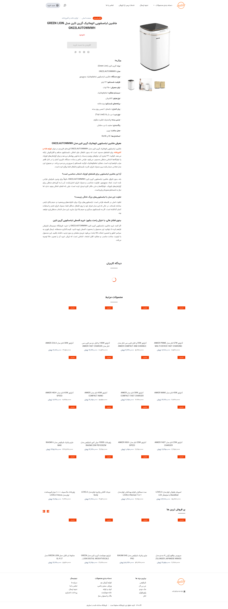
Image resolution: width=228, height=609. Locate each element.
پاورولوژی (142, 592)
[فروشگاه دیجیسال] (181, 5)
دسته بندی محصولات (164, 5)
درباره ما (74, 582)
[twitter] (84, 52)
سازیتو (89, 605)
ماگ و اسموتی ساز (105, 596)
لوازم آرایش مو (106, 582)
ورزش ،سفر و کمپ (104, 586)
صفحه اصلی (86, 18)
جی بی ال (142, 586)
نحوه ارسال (144, 5)
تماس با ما (110, 5)
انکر (144, 596)
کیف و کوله (107, 589)
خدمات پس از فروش (127, 5)
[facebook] (88, 52)
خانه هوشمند (106, 592)
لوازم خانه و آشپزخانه (70, 18)
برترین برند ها (140, 578)
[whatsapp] (75, 52)
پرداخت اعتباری (71, 592)
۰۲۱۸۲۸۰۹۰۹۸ (177, 591)
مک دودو (142, 589)
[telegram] (80, 52)
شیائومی (143, 582)
